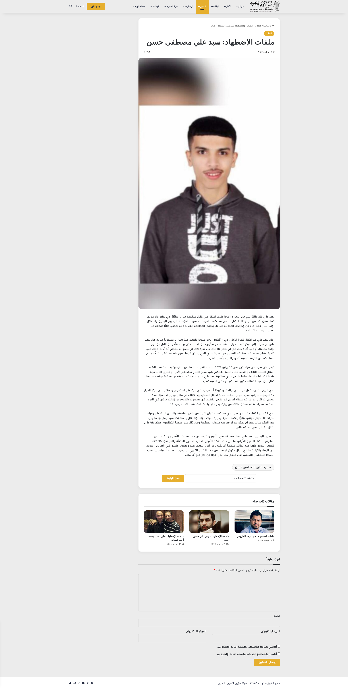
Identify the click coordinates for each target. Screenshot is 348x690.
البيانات (216, 6)
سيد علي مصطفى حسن (252, 467)
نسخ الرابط (173, 478)
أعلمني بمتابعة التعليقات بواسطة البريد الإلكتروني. (247, 646)
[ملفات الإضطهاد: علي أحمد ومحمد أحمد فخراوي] (164, 521)
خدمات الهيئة (140, 6)
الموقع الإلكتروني (196, 631)
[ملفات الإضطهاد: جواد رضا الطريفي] (254, 521)
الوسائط (156, 6)
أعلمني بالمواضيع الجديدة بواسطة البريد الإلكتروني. (246, 654)
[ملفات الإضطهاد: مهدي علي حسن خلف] (209, 521)
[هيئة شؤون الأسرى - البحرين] (265, 6)
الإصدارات (189, 6)
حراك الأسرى (172, 6)
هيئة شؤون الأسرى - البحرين (232, 683)
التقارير (203, 6)
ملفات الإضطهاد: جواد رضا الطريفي (255, 536)
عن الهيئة (240, 6)
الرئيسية (267, 25)
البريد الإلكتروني (270, 631)
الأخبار (228, 6)
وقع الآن (96, 6)
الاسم (277, 616)
